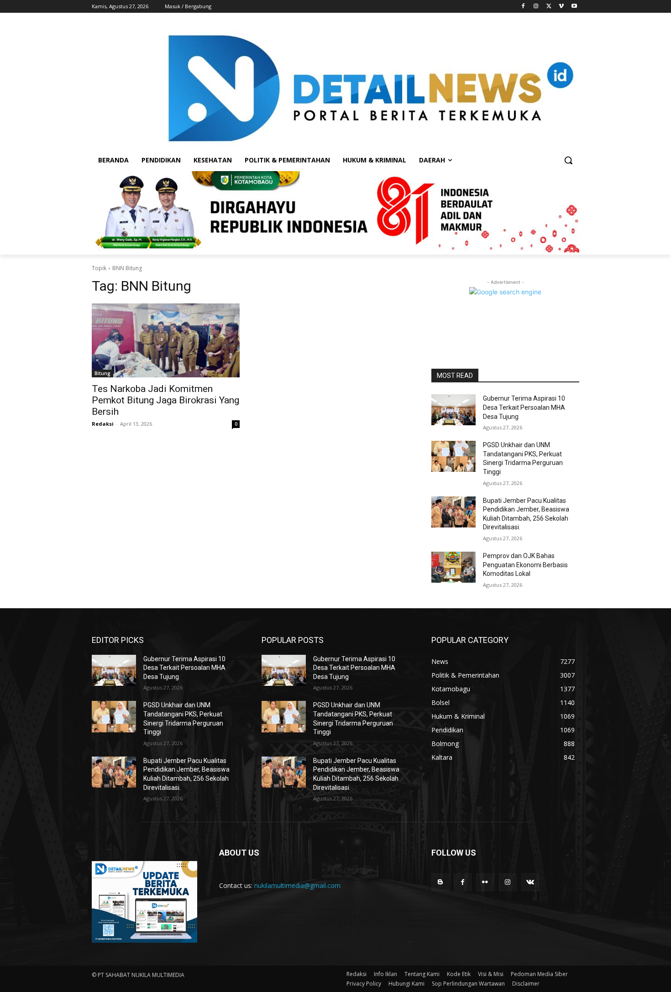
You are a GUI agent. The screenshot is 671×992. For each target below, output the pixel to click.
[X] (549, 6)
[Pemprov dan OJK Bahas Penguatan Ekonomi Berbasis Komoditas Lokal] (453, 567)
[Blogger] (440, 882)
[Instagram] (536, 6)
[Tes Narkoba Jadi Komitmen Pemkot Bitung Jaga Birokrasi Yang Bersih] (166, 340)
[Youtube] (574, 6)
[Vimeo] (561, 6)
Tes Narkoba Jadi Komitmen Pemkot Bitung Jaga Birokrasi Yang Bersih (165, 400)
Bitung (102, 373)
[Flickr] (485, 882)
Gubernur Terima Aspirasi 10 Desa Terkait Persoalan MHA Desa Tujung (524, 407)
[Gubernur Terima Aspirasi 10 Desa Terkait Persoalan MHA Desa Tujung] (453, 409)
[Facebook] (523, 6)
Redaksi (103, 423)
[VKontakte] (530, 882)
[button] (568, 160)
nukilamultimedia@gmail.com (297, 885)
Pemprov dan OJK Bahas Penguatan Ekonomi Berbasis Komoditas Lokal (525, 564)
